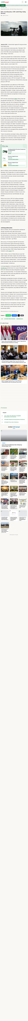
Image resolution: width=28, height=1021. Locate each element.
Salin (22, 315)
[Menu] (25, 2)
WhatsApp (8, 315)
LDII (5, 2)
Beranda (2, 7)
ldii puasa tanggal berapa (9, 318)
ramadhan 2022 (20, 318)
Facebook (14, 315)
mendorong (3, 268)
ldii (6, 7)
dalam (15, 98)
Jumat (10, 251)
